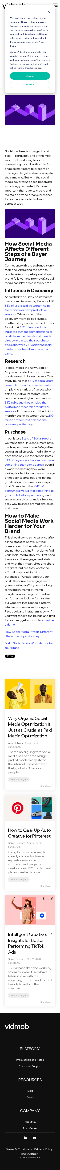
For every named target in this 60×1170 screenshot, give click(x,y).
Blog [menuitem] (30, 1090)
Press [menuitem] (30, 1097)
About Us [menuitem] (30, 1121)
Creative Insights (19, 779)
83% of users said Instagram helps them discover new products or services (27, 310)
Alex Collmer (15, 743)
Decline (30, 84)
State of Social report (36, 438)
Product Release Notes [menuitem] (30, 1059)
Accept (30, 75)
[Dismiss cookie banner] (49, 12)
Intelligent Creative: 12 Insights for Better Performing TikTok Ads (30, 943)
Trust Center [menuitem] (30, 1128)
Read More (46, 786)
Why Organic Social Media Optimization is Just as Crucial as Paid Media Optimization (30, 727)
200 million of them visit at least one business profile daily (29, 420)
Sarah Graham (16, 842)
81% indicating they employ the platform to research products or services (27, 407)
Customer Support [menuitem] (30, 1066)
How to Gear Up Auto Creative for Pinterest (29, 833)
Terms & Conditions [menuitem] (19, 1149)
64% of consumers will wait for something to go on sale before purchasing (29, 490)
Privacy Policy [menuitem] (43, 1149)
